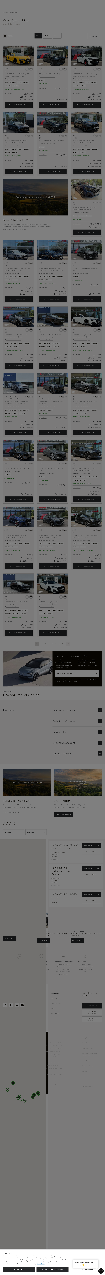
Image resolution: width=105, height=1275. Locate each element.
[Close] (102, 1252)
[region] (52, 1262)
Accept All (19, 1269)
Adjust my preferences (86, 1269)
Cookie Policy (41, 1264)
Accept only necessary (52, 1269)
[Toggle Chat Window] (100, 1270)
